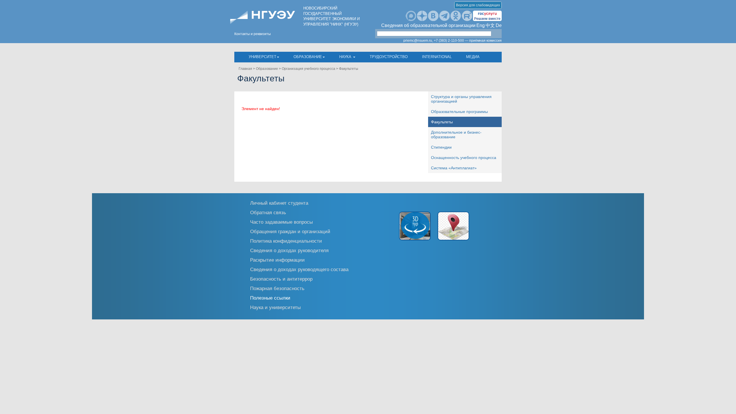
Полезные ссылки (270, 297)
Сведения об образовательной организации (428, 25)
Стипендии (441, 147)
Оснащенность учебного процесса (463, 157)
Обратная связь (268, 212)
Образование (308, 57)
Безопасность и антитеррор (281, 278)
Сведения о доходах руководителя (289, 250)
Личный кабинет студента (279, 203)
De (499, 25)
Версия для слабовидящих (478, 5)
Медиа (473, 57)
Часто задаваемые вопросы (281, 222)
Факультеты (348, 69)
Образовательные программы (459, 111)
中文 (490, 25)
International (437, 57)
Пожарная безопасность (277, 288)
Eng (480, 25)
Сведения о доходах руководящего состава (299, 269)
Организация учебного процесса (308, 69)
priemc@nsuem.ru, (418, 41)
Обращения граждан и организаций (290, 231)
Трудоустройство (389, 57)
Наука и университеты (275, 307)
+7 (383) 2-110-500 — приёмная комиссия (468, 41)
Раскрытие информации (277, 259)
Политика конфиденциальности (286, 241)
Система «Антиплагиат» (454, 168)
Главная (245, 69)
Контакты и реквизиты (252, 34)
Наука (345, 57)
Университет (262, 57)
